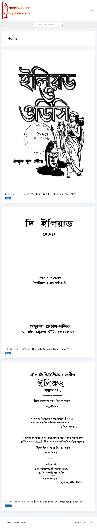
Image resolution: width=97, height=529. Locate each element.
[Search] (61, 24)
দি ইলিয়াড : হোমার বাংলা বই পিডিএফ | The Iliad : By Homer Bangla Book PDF (38, 349)
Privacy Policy (76, 522)
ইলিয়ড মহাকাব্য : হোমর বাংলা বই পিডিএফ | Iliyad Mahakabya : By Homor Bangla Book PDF (44, 501)
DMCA (91, 522)
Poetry (8, 506)
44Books (22, 522)
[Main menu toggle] (92, 10)
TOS (85, 522)
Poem (8, 198)
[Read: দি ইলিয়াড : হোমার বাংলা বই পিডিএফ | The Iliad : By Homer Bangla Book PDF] (48, 276)
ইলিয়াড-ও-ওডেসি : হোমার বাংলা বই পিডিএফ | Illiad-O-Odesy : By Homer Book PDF (40, 194)
